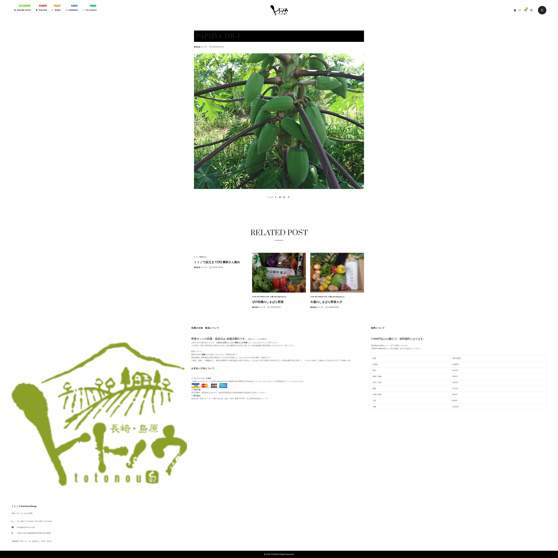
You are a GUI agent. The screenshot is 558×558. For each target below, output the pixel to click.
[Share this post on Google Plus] (284, 197)
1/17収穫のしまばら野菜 (268, 302)
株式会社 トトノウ (200, 47)
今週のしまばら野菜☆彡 (326, 302)
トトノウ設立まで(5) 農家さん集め (217, 262)
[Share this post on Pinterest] (288, 197)
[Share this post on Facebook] (275, 197)
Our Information (260, 297)
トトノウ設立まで (200, 257)
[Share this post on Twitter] (280, 197)
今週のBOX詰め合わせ (278, 297)
